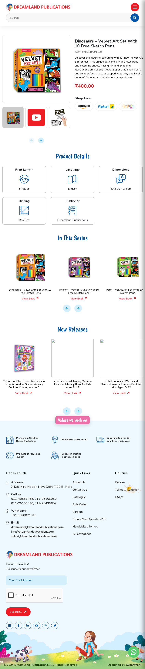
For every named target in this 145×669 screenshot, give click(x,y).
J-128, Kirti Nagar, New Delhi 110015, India (41, 487)
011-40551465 (22, 499)
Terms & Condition (127, 490)
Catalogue (79, 497)
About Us (78, 482)
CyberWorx (133, 665)
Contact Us (79, 490)
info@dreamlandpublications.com (33, 532)
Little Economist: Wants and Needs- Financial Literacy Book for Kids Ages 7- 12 (109, 384)
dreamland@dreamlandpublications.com (37, 527)
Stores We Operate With (89, 519)
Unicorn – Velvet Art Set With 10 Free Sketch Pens (72, 291)
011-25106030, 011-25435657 (34, 503)
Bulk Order (79, 504)
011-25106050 (46, 499)
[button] (135, 17)
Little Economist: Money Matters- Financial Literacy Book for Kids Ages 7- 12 (60, 384)
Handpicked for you (85, 526)
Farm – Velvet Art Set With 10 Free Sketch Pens (121, 291)
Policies (120, 482)
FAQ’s (119, 497)
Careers (77, 512)
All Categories (81, 534)
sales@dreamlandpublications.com (34, 536)
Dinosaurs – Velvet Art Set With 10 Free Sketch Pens (24, 291)
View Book (22, 298)
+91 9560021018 (23, 515)
